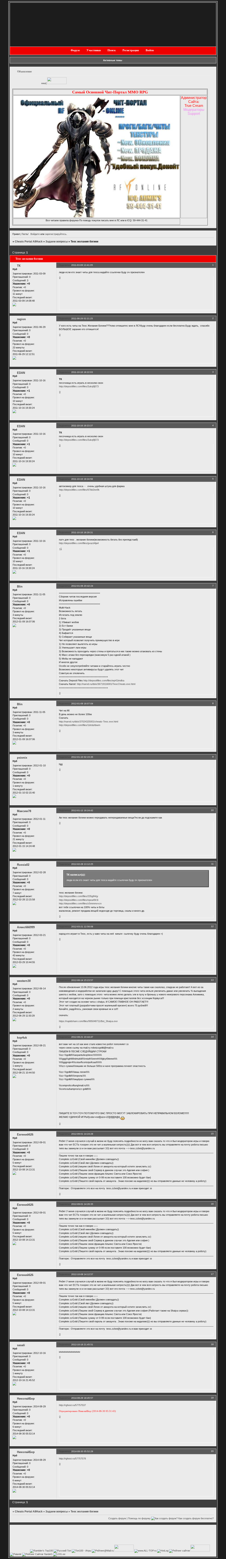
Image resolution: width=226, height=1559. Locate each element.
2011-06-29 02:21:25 (82, 318)
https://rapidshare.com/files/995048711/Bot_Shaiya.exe (88, 1021)
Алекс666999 (26, 927)
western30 (24, 981)
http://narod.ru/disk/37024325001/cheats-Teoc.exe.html (88, 721)
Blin (20, 586)
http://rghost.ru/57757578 (72, 1458)
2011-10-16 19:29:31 (82, 532)
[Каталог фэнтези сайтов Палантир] (16, 1554)
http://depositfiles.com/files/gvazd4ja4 (79, 543)
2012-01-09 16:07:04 (82, 703)
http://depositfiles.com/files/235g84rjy (78, 896)
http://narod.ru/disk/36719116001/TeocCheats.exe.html (106, 684)
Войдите (35, 234)
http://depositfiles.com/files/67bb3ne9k (79, 489)
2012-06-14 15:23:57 (82, 980)
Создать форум (117, 1518)
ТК (19, 265)
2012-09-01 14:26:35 (82, 1204)
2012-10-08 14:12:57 (82, 1274)
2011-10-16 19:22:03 (82, 372)
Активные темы (112, 60)
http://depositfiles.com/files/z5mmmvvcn (80, 903)
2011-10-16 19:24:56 (82, 479)
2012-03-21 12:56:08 (82, 926)
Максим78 (24, 811)
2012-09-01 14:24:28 (82, 1134)
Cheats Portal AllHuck (29, 241)
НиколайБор (26, 1398)
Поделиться (65, 265)
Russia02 (23, 864)
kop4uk (22, 1037)
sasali (21, 1345)
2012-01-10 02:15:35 (82, 757)
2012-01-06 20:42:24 (82, 586)
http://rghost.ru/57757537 (72, 1405)
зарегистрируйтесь (55, 234)
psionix (22, 757)
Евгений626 (25, 1134)
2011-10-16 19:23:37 (82, 425)
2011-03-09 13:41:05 (82, 265)
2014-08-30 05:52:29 (82, 1451)
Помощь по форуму (139, 1518)
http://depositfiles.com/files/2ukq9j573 (79, 386)
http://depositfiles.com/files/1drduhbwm (79, 725)
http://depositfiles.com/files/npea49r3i (78, 900)
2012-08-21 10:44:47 (82, 1037)
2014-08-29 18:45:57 (82, 1398)
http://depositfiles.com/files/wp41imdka (103, 680)
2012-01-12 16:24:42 (82, 810)
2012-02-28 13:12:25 (82, 864)
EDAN (21, 372)
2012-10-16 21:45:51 (82, 1344)
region (21, 319)
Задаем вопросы (56, 241)
